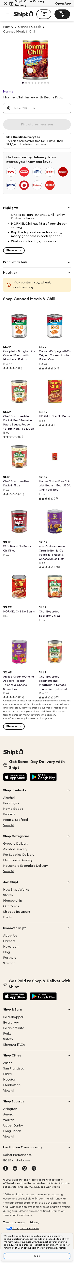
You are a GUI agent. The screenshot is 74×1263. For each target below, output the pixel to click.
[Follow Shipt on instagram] (15, 1168)
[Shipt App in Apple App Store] (15, 777)
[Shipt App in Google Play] (43, 777)
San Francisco (13, 1068)
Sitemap (9, 963)
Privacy (34, 1222)
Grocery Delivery (15, 843)
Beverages (11, 803)
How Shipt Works (16, 889)
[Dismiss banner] (5, 3)
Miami (7, 1074)
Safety (8, 1039)
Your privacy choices (25, 1228)
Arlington (10, 1109)
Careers (9, 941)
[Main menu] (8, 14)
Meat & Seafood (15, 819)
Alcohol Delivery (15, 849)
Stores (8, 895)
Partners (9, 957)
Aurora (8, 1114)
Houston (9, 1079)
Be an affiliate (13, 1028)
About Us (10, 935)
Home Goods (13, 808)
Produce (9, 814)
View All (8, 825)
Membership (12, 900)
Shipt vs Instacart (16, 911)
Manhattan (12, 1085)
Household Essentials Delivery (25, 865)
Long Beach (12, 1131)
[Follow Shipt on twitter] (34, 1168)
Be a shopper (13, 1017)
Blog (6, 952)
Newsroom (11, 946)
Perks (7, 1033)
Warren (8, 1120)
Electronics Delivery (18, 860)
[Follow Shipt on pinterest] (24, 1168)
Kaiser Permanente (17, 1154)
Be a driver (11, 1022)
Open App (63, 3)
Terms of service (13, 1222)
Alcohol (9, 797)
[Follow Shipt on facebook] (5, 1168)
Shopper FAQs (14, 1044)
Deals (7, 917)
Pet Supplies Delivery (18, 854)
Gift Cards (11, 906)
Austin (7, 1063)
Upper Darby (13, 1125)
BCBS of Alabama (16, 1160)
